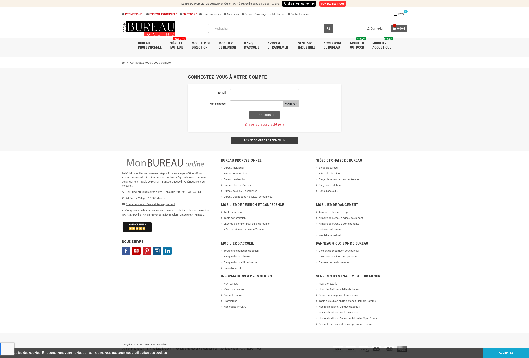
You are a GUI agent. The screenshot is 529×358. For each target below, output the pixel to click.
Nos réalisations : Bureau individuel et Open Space (348, 318)
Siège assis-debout (330, 185)
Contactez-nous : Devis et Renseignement (150, 204)
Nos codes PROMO (235, 306)
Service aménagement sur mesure (339, 295)
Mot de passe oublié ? (264, 124)
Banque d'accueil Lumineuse (240, 262)
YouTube (136, 251)
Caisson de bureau (330, 229)
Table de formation (235, 217)
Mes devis (231, 14)
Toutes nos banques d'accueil (241, 250)
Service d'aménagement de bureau (263, 14)
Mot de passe (218, 103)
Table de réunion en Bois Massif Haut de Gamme (347, 300)
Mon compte (231, 283)
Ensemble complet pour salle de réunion (247, 223)
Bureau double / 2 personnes (240, 190)
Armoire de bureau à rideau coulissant (341, 217)
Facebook (126, 251)
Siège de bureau (328, 167)
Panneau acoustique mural (334, 262)
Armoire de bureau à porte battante (339, 223)
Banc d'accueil (327, 190)
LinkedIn (167, 251)
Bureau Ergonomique (236, 173)
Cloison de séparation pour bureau (339, 250)
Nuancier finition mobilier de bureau (339, 289)
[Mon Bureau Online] (149, 28)
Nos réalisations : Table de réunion (339, 312)
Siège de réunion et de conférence (339, 179)
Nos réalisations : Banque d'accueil (339, 306)
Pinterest (147, 251)
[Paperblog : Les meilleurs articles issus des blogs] (122, 338)
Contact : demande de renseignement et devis (345, 324)
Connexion (263, 115)
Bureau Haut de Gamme (238, 185)
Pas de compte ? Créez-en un (265, 140)
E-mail (222, 92)
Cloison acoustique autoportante (338, 256)
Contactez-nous (298, 14)
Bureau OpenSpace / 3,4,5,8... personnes (247, 196)
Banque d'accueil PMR (237, 256)
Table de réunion (234, 212)
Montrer (291, 103)
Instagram (157, 251)
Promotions (230, 300)
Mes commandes (234, 289)
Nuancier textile (328, 283)
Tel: (300, 3)
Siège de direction (329, 173)
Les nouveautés (210, 14)
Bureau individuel (234, 167)
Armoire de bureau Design (334, 212)
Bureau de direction (235, 179)
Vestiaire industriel (330, 235)
